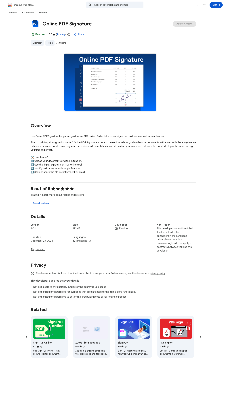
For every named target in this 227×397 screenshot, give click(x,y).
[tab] (12, 12)
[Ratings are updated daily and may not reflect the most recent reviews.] (69, 34)
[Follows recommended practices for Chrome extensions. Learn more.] (33, 34)
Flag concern (38, 249)
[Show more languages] (90, 241)
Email (122, 228)
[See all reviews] (41, 203)
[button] (204, 5)
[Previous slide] (26, 337)
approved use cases (95, 287)
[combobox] (118, 5)
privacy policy (157, 273)
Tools (50, 42)
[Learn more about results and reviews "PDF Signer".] (167, 346)
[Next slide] (201, 337)
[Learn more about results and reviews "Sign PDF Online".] (41, 346)
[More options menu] (198, 5)
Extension (37, 42)
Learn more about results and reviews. (63, 194)
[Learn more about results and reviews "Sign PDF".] (125, 346)
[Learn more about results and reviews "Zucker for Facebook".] (83, 346)
